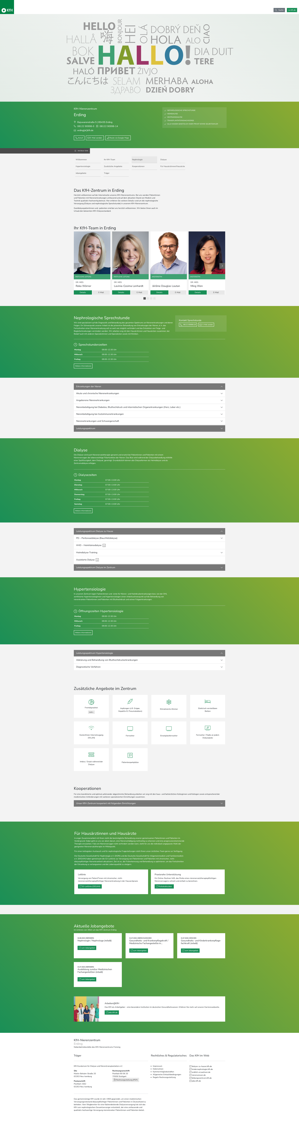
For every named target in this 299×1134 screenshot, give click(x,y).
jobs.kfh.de (112, 1012)
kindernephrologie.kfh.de (202, 1069)
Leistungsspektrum (85, 428)
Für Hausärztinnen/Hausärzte (172, 166)
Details (83, 292)
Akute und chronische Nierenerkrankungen (97, 393)
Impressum (157, 1066)
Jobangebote (81, 173)
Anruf (80, 138)
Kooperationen (138, 166)
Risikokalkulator (165, 886)
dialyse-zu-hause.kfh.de (202, 1066)
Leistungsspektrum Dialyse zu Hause (94, 531)
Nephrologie (137, 159)
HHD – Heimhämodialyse (88, 545)
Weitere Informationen (83, 366)
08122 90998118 (189, 325)
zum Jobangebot (88, 948)
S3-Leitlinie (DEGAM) (91, 886)
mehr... (91, 712)
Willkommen (81, 159)
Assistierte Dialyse (85, 559)
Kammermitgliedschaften (163, 1071)
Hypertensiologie (83, 166)
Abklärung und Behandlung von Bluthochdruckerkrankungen (107, 660)
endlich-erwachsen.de (201, 1072)
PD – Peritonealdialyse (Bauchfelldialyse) (96, 538)
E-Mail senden (96, 138)
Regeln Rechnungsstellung (164, 1077)
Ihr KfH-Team (109, 159)
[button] (144, 298)
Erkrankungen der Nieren (88, 386)
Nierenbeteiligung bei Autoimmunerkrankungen (100, 414)
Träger (106, 173)
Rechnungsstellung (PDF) (127, 1080)
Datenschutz (158, 1069)
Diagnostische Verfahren (88, 666)
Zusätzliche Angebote (113, 166)
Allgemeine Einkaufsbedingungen (167, 1074)
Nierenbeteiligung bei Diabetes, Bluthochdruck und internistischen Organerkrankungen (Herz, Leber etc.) (128, 407)
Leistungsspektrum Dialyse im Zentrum (95, 567)
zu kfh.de (292, 10)
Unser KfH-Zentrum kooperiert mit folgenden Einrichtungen (106, 803)
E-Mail (101, 292)
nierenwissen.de (199, 1075)
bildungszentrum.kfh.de (202, 1078)
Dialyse (163, 159)
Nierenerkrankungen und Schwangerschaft (97, 421)
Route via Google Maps (119, 138)
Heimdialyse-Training (86, 552)
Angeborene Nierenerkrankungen (93, 400)
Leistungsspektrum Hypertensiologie (94, 653)
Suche (281, 10)
